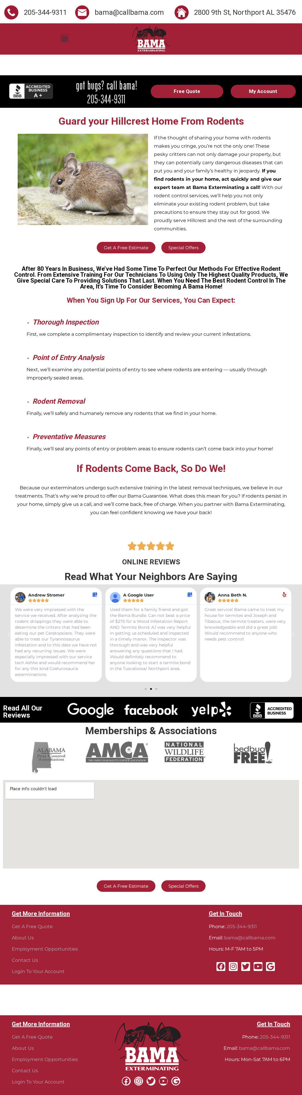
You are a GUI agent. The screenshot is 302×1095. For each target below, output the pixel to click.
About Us (23, 938)
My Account (263, 91)
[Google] (270, 966)
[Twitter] (245, 966)
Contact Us (25, 960)
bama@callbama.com (249, 938)
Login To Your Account (38, 971)
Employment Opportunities (45, 949)
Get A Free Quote (32, 926)
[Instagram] (233, 966)
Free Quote (187, 91)
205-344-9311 (241, 926)
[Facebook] (220, 966)
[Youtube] (258, 966)
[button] (64, 38)
